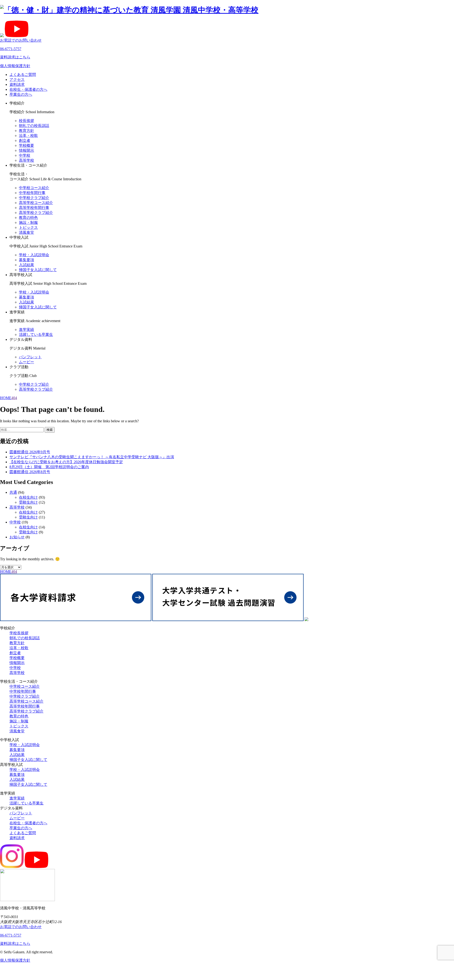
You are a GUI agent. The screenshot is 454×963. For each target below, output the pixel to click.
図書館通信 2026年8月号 (29, 472)
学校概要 (26, 145)
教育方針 (26, 131)
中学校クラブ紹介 (34, 198)
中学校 (24, 155)
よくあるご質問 (22, 75)
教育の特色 (28, 218)
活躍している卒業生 (36, 335)
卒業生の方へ (20, 94)
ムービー (26, 362)
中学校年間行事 (32, 193)
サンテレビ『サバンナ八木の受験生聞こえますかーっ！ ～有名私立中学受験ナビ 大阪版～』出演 (91, 457)
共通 (13, 492)
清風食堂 (26, 232)
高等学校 (26, 160)
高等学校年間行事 (34, 208)
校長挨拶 (26, 121)
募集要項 (26, 260)
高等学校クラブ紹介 (36, 213)
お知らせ (17, 537)
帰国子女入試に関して (38, 270)
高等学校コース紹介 (36, 203)
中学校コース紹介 (34, 188)
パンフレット (30, 357)
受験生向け (28, 502)
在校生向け (28, 497)
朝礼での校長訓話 (34, 126)
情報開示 (26, 150)
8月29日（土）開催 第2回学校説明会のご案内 (49, 467)
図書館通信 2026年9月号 (29, 452)
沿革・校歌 (28, 136)
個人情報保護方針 (15, 66)
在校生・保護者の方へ (28, 89)
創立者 (24, 140)
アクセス (17, 80)
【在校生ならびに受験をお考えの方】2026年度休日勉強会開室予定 (66, 462)
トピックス (28, 227)
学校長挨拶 (18, 633)
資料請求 (17, 84)
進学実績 (26, 330)
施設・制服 (28, 222)
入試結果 (26, 265)
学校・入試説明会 (34, 255)
